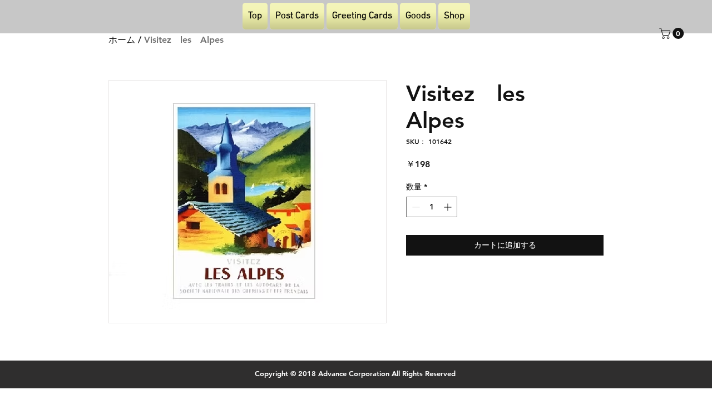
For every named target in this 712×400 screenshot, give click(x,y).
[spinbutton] (432, 207)
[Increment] (449, 207)
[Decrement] (415, 207)
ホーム (121, 39)
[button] (672, 33)
